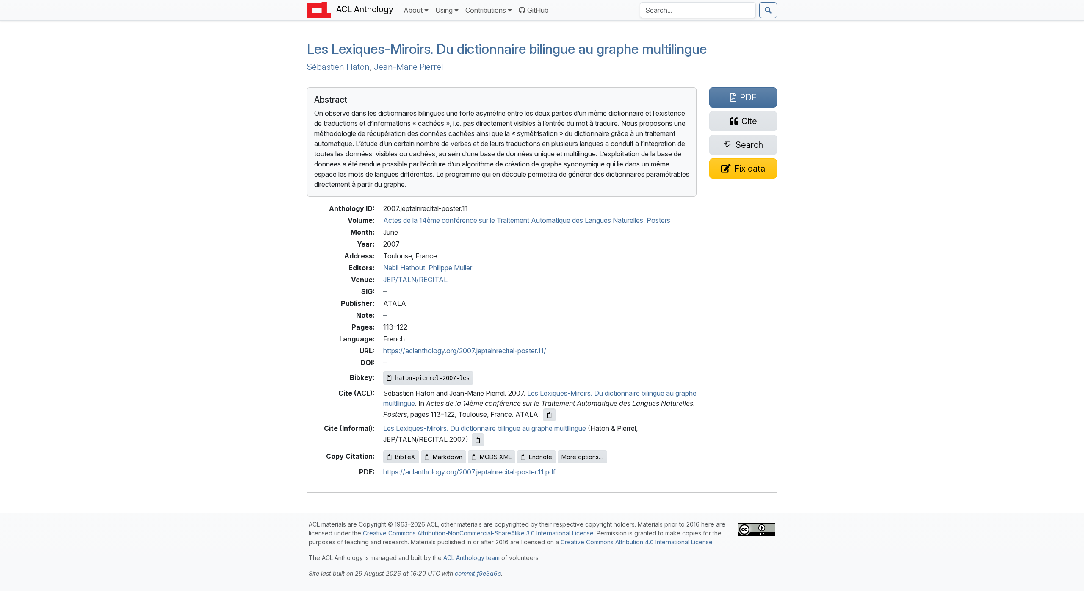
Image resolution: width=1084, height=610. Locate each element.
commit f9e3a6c (478, 573)
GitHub (537, 10)
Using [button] (444, 10)
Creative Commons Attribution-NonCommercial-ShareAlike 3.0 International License (478, 533)
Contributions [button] (485, 10)
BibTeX (405, 456)
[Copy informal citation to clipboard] (478, 439)
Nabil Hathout (404, 267)
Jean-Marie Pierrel (408, 67)
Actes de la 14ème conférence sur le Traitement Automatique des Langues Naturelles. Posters (526, 220)
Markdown (447, 456)
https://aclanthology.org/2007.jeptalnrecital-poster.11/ (464, 351)
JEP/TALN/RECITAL (415, 279)
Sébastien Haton (338, 67)
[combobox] (698, 10)
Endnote (540, 456)
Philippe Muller (450, 267)
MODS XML (496, 456)
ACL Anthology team (471, 557)
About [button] (413, 10)
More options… (582, 456)
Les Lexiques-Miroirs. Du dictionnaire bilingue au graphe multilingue (507, 49)
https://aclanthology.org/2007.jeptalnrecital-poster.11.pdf (469, 472)
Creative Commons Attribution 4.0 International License (637, 542)
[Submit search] (768, 10)
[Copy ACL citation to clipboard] (549, 414)
